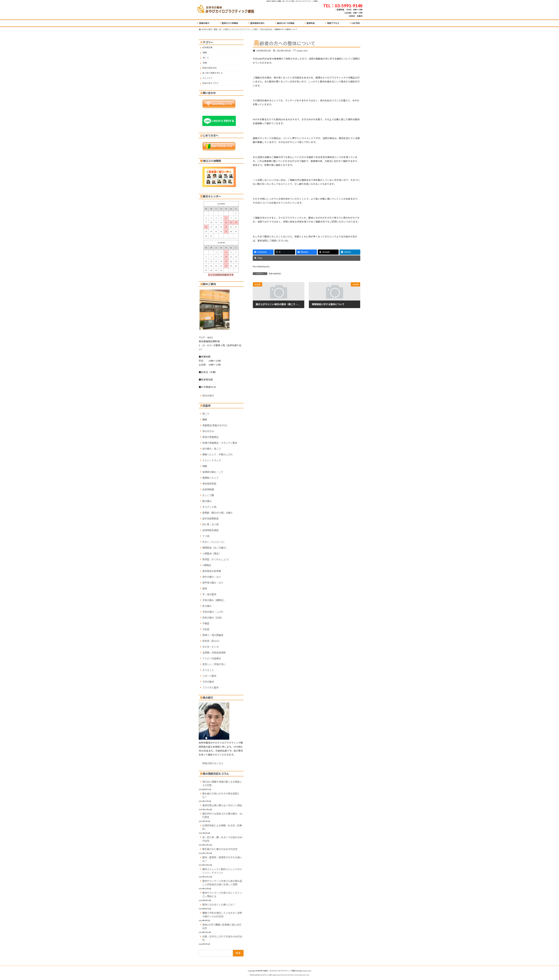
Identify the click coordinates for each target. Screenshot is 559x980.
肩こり (206, 57)
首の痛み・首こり (211, 448)
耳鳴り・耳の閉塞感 (212, 635)
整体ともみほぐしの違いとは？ (218, 904)
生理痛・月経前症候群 (214, 652)
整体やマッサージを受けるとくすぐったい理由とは (222, 894)
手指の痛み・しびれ (212, 611)
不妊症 (205, 629)
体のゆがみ (208, 431)
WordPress (263, 975)
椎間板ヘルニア (210, 477)
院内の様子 (208, 395)
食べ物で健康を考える (212, 73)
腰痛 (205, 52)
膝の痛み (207, 501)
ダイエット (208, 670)
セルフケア (207, 78)
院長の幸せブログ (210, 83)
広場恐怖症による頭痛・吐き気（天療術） (222, 827)
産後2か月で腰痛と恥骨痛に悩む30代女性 (221, 926)
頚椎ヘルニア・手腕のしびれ (217, 454)
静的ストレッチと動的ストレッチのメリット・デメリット (222, 871)
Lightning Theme (278, 975)
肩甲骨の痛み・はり (212, 582)
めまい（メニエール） (214, 541)
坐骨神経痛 (208, 489)
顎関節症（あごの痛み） (215, 547)
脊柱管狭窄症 (209, 483)
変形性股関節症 (210, 518)
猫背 (204, 588)
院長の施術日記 (275, 274)
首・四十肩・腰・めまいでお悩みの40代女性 (222, 839)
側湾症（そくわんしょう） (216, 559)
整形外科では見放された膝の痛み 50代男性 (222, 815)
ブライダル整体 (210, 687)
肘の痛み (207, 605)
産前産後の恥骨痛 (211, 571)
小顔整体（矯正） (211, 553)
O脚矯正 (206, 565)
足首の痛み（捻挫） (212, 617)
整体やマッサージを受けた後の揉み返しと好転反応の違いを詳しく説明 (222, 882)
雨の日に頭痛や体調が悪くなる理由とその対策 (222, 783)
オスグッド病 (209, 506)
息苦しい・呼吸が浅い (214, 664)
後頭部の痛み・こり (212, 471)
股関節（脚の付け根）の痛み (217, 512)
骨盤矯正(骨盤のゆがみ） (215, 425)
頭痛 (205, 62)
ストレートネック (211, 460)
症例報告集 (207, 47)
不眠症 (205, 623)
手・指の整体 (209, 594)
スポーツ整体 (209, 675)
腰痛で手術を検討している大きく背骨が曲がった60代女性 (222, 914)
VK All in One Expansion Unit (298, 975)
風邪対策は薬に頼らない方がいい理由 (222, 805)
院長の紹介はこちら (212, 763)
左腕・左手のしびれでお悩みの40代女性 (222, 938)
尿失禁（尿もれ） (211, 640)
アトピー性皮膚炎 (211, 658)
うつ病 (205, 536)
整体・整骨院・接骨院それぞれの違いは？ (222, 859)
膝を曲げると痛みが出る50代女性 (220, 849)
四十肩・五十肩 (210, 524)
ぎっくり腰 (208, 495)
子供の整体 (208, 681)
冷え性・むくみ (210, 646)
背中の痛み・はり (211, 576)
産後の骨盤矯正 (210, 437)
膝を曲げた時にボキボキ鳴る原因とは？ (221, 795)
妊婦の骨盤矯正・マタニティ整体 (219, 442)
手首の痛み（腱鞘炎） (214, 600)
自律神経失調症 (210, 530)
